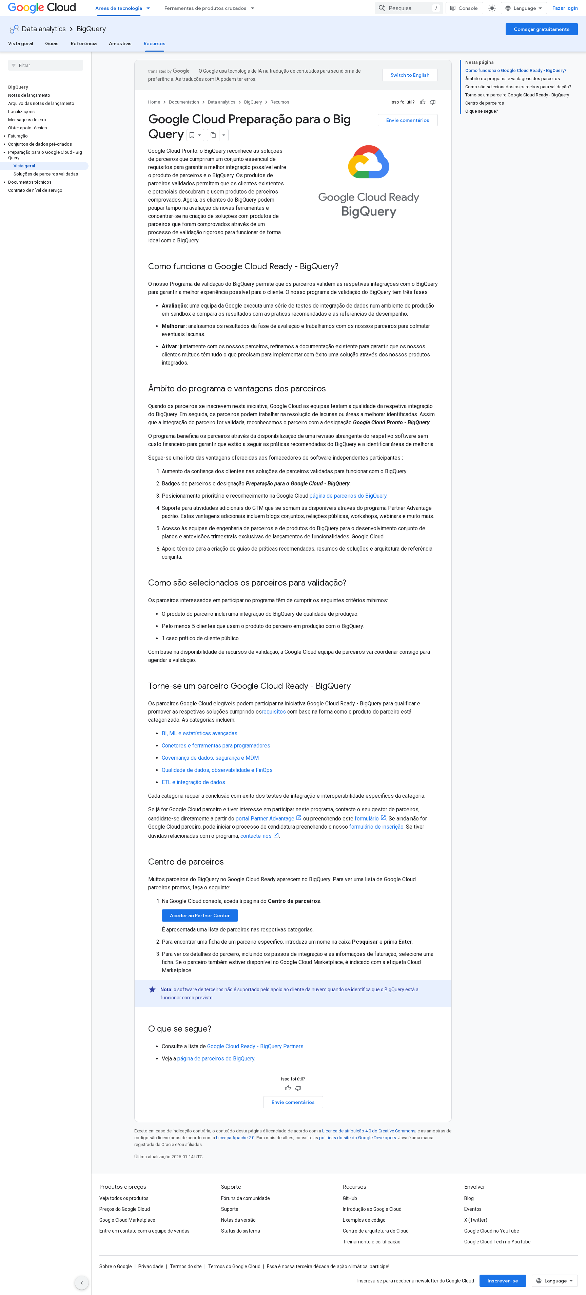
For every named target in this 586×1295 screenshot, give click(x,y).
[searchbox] (45, 65)
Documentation (184, 102)
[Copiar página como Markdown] (213, 135)
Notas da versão (238, 1220)
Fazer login (565, 8)
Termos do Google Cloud (234, 1266)
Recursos (154, 43)
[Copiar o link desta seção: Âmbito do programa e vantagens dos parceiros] (332, 389)
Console (468, 8)
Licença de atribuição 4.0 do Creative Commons (368, 1130)
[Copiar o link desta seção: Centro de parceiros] (230, 862)
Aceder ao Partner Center (200, 915)
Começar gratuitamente (542, 29)
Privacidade (150, 1266)
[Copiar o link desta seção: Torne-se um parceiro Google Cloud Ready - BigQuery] (357, 687)
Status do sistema (240, 1231)
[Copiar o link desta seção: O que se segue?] (218, 1029)
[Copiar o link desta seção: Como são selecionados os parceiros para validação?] (353, 583)
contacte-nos (256, 836)
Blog (469, 1198)
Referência (84, 43)
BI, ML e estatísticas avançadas (199, 733)
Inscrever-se (503, 1281)
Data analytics (44, 29)
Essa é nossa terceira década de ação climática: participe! (328, 1266)
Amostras (120, 43)
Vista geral (20, 43)
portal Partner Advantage (265, 818)
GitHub (350, 1198)
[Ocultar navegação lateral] (82, 1283)
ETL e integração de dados (193, 782)
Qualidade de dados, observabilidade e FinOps (217, 770)
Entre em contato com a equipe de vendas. (145, 1231)
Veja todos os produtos (124, 1198)
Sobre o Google (115, 1266)
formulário (367, 818)
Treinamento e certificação (372, 1241)
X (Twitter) (475, 1220)
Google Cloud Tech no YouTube (497, 1241)
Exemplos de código (364, 1220)
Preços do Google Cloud (124, 1209)
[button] (44, 136)
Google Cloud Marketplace (127, 1220)
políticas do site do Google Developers (357, 1137)
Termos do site (186, 1266)
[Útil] (422, 102)
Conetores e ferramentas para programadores (216, 745)
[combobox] (409, 8)
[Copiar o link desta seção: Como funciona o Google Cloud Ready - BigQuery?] (345, 267)
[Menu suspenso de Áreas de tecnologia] (150, 8)
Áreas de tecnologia (118, 8)
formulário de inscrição (376, 827)
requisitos (274, 711)
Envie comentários (407, 120)
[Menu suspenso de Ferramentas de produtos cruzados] (255, 8)
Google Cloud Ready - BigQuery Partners (255, 1046)
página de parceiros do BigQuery (348, 496)
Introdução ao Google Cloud (372, 1209)
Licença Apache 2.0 (235, 1137)
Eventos (473, 1209)
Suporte (229, 1209)
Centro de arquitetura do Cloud (376, 1231)
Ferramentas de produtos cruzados (205, 8)
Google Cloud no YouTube (491, 1231)
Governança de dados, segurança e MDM (210, 758)
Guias (52, 43)
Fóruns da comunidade (245, 1198)
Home (154, 102)
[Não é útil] (433, 102)
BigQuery (91, 29)
